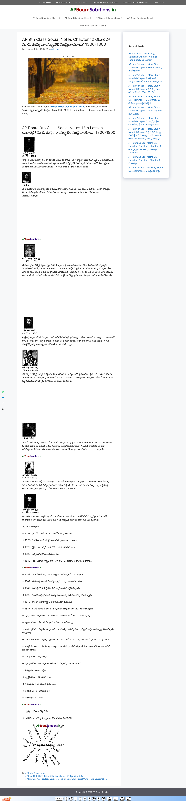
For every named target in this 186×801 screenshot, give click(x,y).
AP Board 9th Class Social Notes (67, 106)
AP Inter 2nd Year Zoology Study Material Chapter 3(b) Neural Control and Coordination (66, 779)
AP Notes (122, 798)
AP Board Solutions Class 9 (78, 18)
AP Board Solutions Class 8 (109, 18)
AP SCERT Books (44, 3)
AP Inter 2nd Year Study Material (105, 3)
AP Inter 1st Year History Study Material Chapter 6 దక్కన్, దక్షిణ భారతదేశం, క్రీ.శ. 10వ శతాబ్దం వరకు (144, 121)
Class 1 (59, 798)
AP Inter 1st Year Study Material (135, 3)
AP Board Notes (81, 3)
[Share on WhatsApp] (3, 392)
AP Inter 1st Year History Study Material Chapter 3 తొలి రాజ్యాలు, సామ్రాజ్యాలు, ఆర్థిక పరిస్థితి (144, 99)
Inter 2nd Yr (115, 798)
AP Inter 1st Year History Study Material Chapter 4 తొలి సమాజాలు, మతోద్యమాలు (145, 67)
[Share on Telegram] (3, 398)
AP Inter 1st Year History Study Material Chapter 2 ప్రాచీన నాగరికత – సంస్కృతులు (145, 110)
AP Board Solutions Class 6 (93, 25)
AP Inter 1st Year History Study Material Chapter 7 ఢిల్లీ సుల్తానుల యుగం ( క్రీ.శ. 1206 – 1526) (144, 88)
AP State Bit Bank (63, 3)
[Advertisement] (69, 218)
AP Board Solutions (101, 792)
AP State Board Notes (35, 773)
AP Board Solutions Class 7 (140, 18)
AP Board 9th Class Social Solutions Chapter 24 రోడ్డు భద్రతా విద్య (54, 776)
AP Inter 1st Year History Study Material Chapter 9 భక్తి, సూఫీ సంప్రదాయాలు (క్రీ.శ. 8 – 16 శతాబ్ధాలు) (145, 78)
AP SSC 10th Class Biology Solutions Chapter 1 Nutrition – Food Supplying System (143, 56)
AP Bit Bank (128, 798)
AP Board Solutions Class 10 (46, 18)
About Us (157, 3)
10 (103, 798)
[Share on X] (3, 409)
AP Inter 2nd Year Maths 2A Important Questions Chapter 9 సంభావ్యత (144, 160)
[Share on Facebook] (3, 403)
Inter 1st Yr (109, 798)
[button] (93, 798)
